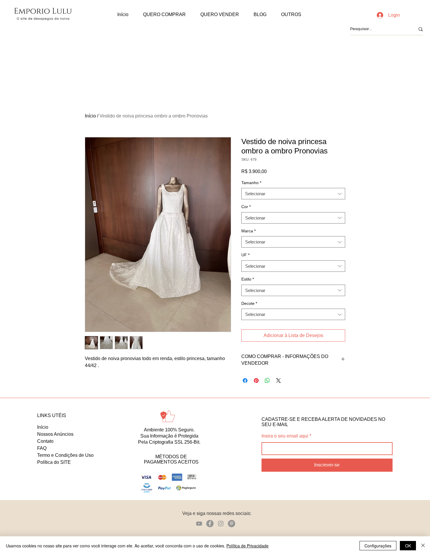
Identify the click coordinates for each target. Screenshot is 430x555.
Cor (246, 206)
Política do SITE (54, 462)
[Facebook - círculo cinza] (210, 523)
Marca (248, 231)
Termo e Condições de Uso (65, 455)
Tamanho (251, 182)
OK (408, 546)
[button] (164, 15)
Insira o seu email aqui (285, 436)
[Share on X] (278, 380)
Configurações (377, 546)
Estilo (247, 279)
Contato (45, 441)
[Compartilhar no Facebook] (245, 380)
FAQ (42, 448)
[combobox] (293, 193)
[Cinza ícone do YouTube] (199, 523)
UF (245, 255)
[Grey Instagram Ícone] (220, 523)
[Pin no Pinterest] (256, 380)
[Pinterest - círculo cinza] (231, 523)
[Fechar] (422, 545)
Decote (249, 303)
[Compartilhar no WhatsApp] (267, 380)
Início (90, 115)
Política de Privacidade (247, 546)
